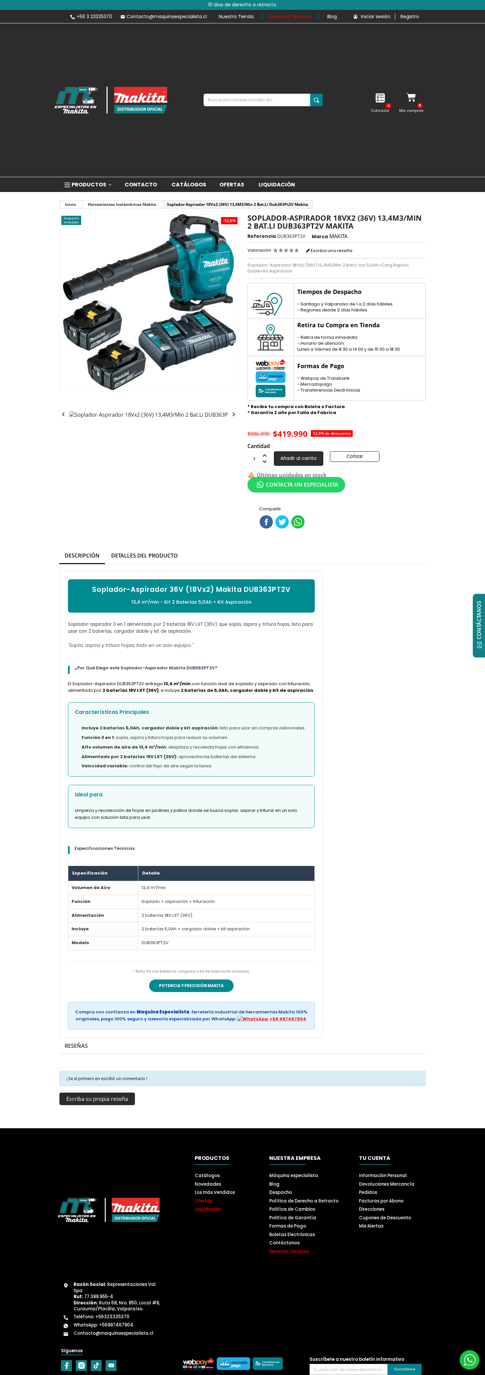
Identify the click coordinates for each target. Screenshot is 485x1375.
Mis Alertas (371, 1226)
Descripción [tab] (82, 555)
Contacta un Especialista (302, 484)
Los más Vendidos (215, 1192)
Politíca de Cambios (292, 1209)
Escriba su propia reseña (97, 1099)
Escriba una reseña (331, 250)
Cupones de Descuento (385, 1218)
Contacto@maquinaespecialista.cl (113, 1333)
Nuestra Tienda (236, 16)
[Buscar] (316, 100)
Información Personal (383, 1175)
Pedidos (368, 1192)
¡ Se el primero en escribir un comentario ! (106, 1078)
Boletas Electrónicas (292, 1234)
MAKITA (338, 236)
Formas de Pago (287, 1226)
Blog (332, 16)
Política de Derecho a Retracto (304, 1201)
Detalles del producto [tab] (144, 555)
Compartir (266, 521)
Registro (410, 16)
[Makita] (110, 100)
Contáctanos (284, 1243)
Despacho (280, 1192)
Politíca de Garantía (292, 1218)
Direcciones (371, 1209)
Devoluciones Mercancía (386, 1184)
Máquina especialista (293, 1175)
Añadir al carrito (298, 458)
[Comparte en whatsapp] (298, 521)
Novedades (208, 1184)
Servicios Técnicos (290, 16)
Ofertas (203, 1201)
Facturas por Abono (381, 1201)
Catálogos (207, 1175)
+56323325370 (112, 1317)
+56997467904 (116, 1325)
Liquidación (208, 1209)
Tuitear (282, 521)
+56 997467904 (288, 1019)
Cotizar (354, 456)
